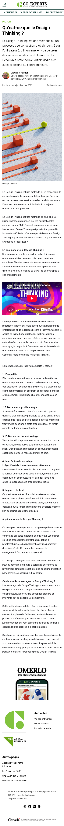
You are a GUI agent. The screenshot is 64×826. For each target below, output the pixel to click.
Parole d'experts (42, 723)
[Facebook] (29, 806)
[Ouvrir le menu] (4, 5)
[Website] (39, 806)
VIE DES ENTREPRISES (31, 12)
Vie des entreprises (43, 719)
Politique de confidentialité (14, 780)
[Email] (24, 806)
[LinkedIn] (34, 806)
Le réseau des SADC (11, 771)
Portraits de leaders (43, 728)
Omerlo (23, 798)
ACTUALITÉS (10, 12)
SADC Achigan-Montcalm (14, 775)
